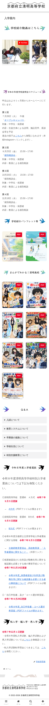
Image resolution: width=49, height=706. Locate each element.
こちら (18, 136)
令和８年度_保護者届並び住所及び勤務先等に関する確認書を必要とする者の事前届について (27, 579)
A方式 (12, 509)
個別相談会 (9, 155)
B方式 (12, 528)
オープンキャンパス (14, 120)
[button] (43, 408)
